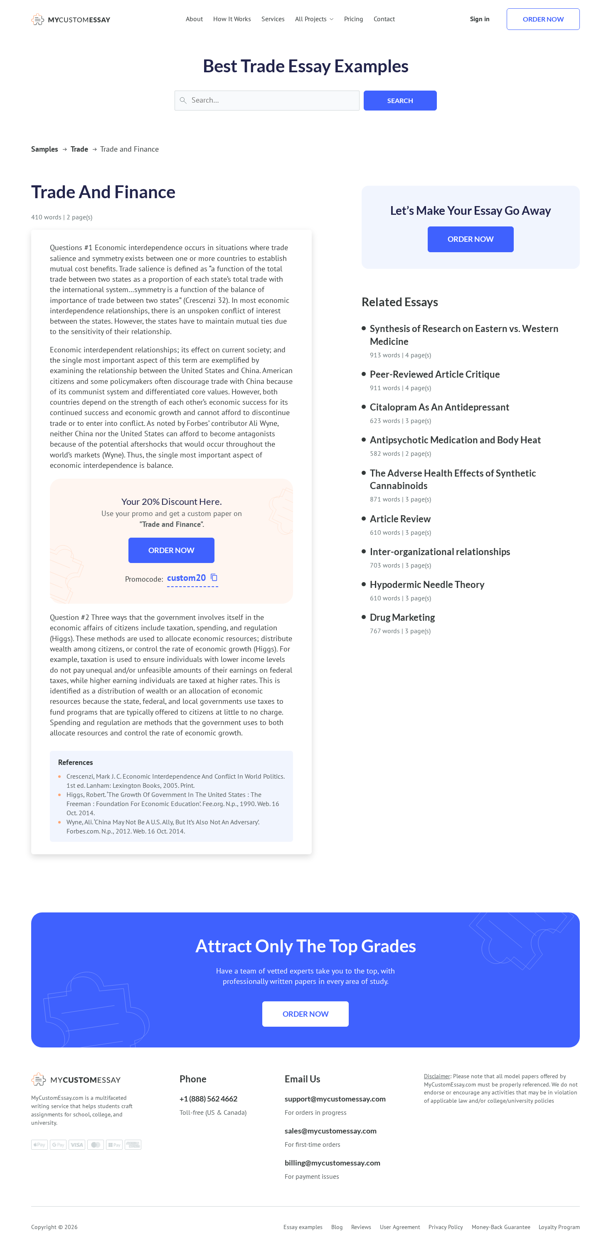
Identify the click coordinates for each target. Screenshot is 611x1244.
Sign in (480, 19)
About (194, 19)
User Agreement (400, 1227)
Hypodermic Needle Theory (427, 584)
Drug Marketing (402, 617)
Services (273, 19)
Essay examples (303, 1227)
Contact (384, 19)
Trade (79, 149)
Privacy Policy (446, 1227)
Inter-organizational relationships (440, 551)
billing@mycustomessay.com (332, 1162)
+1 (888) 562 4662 (208, 1098)
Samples (44, 149)
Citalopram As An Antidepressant (440, 407)
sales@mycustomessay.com (331, 1130)
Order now (543, 19)
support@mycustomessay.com (335, 1098)
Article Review (400, 518)
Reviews (361, 1227)
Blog (337, 1227)
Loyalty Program (559, 1227)
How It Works (232, 19)
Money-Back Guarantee (501, 1227)
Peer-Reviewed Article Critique (435, 374)
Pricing (353, 19)
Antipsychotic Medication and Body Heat (455, 439)
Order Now (171, 550)
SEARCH (400, 100)
